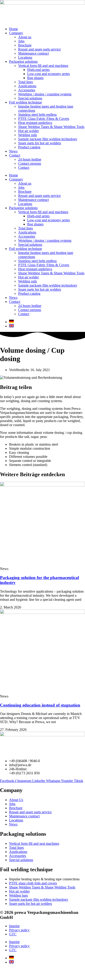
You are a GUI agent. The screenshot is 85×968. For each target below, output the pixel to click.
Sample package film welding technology (47, 139)
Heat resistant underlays (35, 123)
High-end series (38, 70)
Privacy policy (19, 930)
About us (24, 37)
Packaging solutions (23, 61)
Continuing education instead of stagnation (40, 705)
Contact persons (29, 163)
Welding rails (27, 135)
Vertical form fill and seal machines (43, 66)
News (13, 151)
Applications (27, 86)
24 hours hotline (29, 159)
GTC (13, 934)
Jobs (21, 41)
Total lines (25, 82)
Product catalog (29, 147)
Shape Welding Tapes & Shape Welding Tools (51, 127)
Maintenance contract (33, 53)
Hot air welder (28, 131)
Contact (14, 155)
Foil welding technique (25, 102)
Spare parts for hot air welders (39, 143)
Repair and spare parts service (39, 49)
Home (13, 29)
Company (16, 33)
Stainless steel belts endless (37, 114)
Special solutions (30, 98)
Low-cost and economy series (48, 74)
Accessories (26, 90)
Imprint (14, 926)
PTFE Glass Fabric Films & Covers (43, 119)
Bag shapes (35, 78)
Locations (25, 57)
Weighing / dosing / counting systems (44, 94)
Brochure (25, 45)
